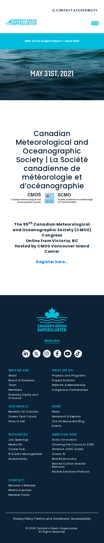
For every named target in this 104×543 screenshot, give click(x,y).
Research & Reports (66, 416)
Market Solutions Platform (71, 472)
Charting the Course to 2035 (73, 444)
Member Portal (19, 495)
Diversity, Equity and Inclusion (23, 396)
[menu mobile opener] (94, 23)
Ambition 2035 (64, 434)
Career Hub (16, 449)
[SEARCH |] (54, 10)
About (12, 375)
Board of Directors (21, 380)
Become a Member (22, 485)
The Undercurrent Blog (68, 421)
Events (57, 426)
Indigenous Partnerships (70, 390)
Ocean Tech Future (22, 416)
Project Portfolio (63, 380)
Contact (64, 10)
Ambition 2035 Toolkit (67, 449)
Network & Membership (69, 385)
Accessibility (85, 10)
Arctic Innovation (64, 440)
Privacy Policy (23, 519)
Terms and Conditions (52, 519)
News (56, 411)
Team (12, 385)
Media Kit (15, 444)
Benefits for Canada (23, 411)
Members (15, 390)
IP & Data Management (25, 454)
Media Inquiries (19, 490)
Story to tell (16, 421)
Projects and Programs (69, 375)
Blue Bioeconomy (64, 459)
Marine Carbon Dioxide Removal (68, 465)
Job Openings (18, 440)
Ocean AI (58, 454)
